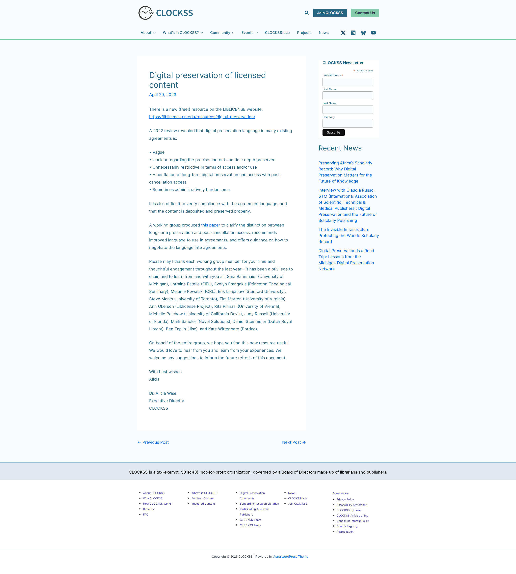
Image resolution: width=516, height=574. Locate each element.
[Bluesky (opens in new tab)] (363, 32)
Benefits (148, 509)
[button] (307, 13)
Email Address (332, 75)
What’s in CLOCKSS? (181, 32)
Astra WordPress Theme (290, 556)
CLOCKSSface (277, 32)
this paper (210, 225)
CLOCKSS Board (250, 519)
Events (247, 32)
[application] (153, 33)
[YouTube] (373, 32)
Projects (304, 32)
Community (220, 32)
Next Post (294, 442)
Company (328, 117)
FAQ (145, 514)
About (146, 32)
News (324, 32)
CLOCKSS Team (250, 525)
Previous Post (153, 442)
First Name (329, 89)
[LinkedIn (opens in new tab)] (353, 32)
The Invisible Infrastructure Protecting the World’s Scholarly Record (348, 235)
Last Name (329, 103)
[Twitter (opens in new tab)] (343, 32)
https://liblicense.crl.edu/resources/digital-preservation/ (202, 116)
